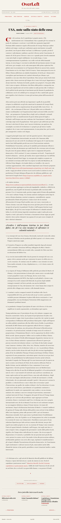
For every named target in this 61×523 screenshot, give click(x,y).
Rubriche (26, 16)
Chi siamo (53, 16)
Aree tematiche (18, 16)
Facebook (42, 483)
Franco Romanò (20, 33)
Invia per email (20, 483)
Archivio (46, 16)
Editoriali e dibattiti (36, 16)
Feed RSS (32, 519)
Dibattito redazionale (39, 33)
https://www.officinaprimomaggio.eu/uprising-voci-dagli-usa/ (31, 168)
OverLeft (30, 4)
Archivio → (52, 510)
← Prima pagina (10, 510)
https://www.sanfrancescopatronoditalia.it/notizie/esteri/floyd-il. (26, 185)
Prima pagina (8, 16)
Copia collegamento (32, 483)
